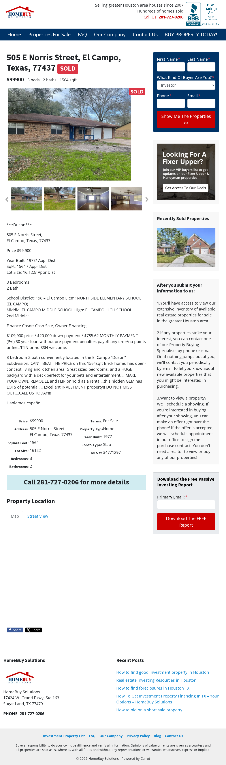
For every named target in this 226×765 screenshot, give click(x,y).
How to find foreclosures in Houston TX (152, 688)
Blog (157, 736)
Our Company (110, 34)
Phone (164, 95)
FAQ (82, 34)
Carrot (145, 758)
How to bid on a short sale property (149, 709)
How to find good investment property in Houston (162, 672)
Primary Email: (172, 497)
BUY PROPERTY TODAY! (191, 34)
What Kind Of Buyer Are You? (185, 77)
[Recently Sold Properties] (186, 247)
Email (193, 95)
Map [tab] (15, 516)
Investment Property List (64, 736)
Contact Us (145, 34)
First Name (168, 59)
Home (14, 34)
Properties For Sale (49, 34)
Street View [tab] (37, 516)
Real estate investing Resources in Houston (156, 680)
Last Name (198, 59)
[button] (6, 199)
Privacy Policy (138, 736)
